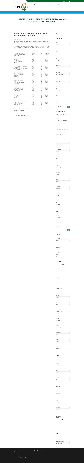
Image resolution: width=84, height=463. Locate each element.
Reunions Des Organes (59, 74)
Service (57, 79)
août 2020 (57, 170)
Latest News (58, 60)
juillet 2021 (57, 151)
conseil (57, 53)
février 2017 (58, 177)
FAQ (56, 58)
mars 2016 (57, 202)
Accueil (18, 12)
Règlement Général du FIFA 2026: (61, 120)
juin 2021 (57, 153)
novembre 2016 (58, 183)
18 (58, 269)
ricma (56, 12)
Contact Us (58, 245)
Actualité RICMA (58, 44)
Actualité (57, 42)
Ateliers (57, 46)
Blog (56, 49)
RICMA (57, 76)
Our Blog (57, 252)
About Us (57, 242)
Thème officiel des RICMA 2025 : (61, 125)
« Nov (57, 273)
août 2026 (57, 137)
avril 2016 (57, 200)
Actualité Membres (49, 12)
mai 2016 (57, 197)
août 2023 (57, 290)
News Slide (57, 63)
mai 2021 (57, 156)
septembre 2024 (59, 144)
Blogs (57, 51)
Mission (57, 256)
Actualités (32, 12)
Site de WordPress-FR (59, 222)
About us (57, 240)
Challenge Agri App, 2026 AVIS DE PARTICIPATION (61, 115)
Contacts (43, 12)
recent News (58, 72)
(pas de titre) (58, 118)
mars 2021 (57, 158)
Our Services (58, 247)
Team (57, 254)
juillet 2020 (58, 172)
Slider (57, 83)
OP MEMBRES (58, 65)
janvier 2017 (58, 179)
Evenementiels (58, 56)
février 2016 (58, 204)
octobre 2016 (58, 186)
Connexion (58, 215)
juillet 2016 (57, 193)
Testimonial (58, 86)
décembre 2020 (58, 163)
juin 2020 (57, 174)
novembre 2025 (58, 140)
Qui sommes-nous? (25, 12)
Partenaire (57, 67)
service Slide (58, 81)
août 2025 (57, 142)
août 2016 (57, 190)
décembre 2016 (58, 181)
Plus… (60, 12)
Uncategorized (58, 90)
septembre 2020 (59, 167)
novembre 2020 (58, 165)
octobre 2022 (58, 149)
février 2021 (58, 160)
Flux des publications (59, 217)
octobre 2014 (58, 207)
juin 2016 (57, 195)
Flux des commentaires (60, 219)
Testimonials (58, 88)
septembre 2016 (58, 188)
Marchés (37, 12)
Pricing (57, 249)
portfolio (57, 391)
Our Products (58, 238)
